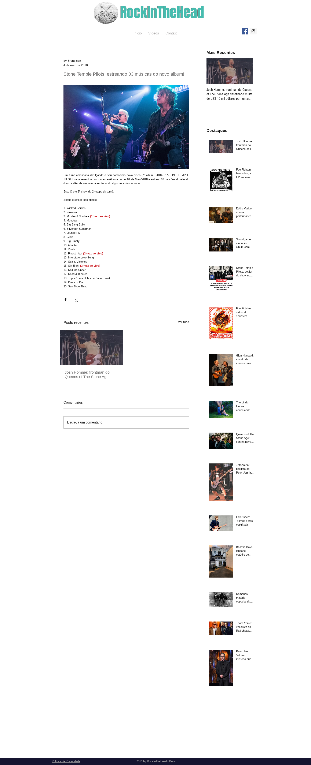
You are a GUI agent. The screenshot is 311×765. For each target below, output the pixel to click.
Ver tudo (183, 322)
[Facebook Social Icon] (245, 31)
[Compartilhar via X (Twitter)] (76, 300)
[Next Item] (246, 71)
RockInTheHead (162, 12)
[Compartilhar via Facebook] (65, 300)
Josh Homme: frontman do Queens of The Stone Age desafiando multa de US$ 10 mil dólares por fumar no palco (90, 374)
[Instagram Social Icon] (253, 31)
